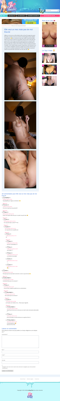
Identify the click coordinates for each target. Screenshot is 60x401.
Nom (3, 349)
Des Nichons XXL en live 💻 (50, 15)
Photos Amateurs (8, 25)
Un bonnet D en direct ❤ (33, 15)
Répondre (5, 203)
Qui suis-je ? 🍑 (12, 15)
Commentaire (5, 334)
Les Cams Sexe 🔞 (21, 15)
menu (4, 15)
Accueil (3, 25)
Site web (3, 360)
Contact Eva (37, 378)
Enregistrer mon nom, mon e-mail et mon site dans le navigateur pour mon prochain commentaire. (19, 367)
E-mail (3, 355)
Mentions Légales (30, 378)
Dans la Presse (22, 378)
